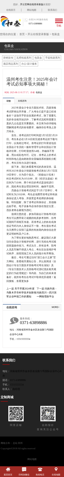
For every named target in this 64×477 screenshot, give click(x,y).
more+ (55, 307)
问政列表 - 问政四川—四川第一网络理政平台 (47, 292)
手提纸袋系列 (52, 57)
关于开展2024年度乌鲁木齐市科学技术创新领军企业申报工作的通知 (21, 292)
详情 (8, 101)
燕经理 (16, 389)
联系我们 (52, 10)
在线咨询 (22, 101)
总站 (15, 443)
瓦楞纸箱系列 (23, 57)
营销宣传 (8, 57)
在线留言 (10, 10)
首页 (22, 34)
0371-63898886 (35, 23)
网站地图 (31, 10)
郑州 (20, 443)
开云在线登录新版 (38, 34)
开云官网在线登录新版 (31, 4)
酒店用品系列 (10, 64)
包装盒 (56, 34)
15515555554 (23, 339)
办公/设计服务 (29, 64)
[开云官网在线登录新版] (12, 21)
